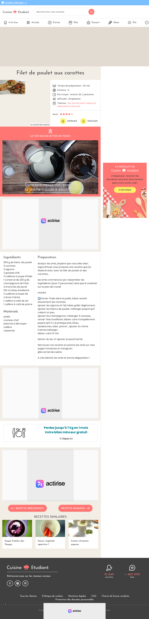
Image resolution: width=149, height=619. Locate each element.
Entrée (56, 22)
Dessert (96, 22)
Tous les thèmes (28, 596)
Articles (35, 22)
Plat (76, 22)
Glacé (116, 22)
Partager (92, 121)
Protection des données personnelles (74, 599)
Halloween (62, 106)
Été (134, 22)
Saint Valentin (87, 103)
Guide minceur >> (16, 2)
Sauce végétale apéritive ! (46, 543)
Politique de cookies (52, 596)
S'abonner (125, 190)
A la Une (13, 22)
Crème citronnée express (80, 543)
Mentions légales (77, 596)
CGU (93, 596)
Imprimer (72, 121)
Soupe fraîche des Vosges (14, 543)
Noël (75, 103)
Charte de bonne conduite (115, 596)
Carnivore (75, 106)
